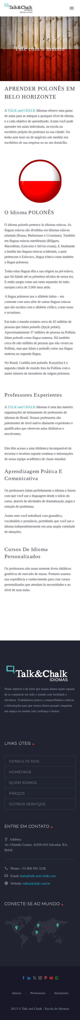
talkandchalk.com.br (36, 883)
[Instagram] (40, 978)
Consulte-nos (24, 761)
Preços (17, 793)
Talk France (12, 382)
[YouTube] (51, 978)
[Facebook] (23, 978)
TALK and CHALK (22, 110)
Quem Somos (23, 783)
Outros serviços (27, 804)
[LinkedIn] (29, 978)
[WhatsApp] (56, 978)
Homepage (20, 772)
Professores (37, 993)
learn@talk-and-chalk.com (38, 876)
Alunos (16, 993)
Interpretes (61, 993)
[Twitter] (34, 978)
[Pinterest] (45, 978)
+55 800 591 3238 (33, 868)
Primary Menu (72, 8)
